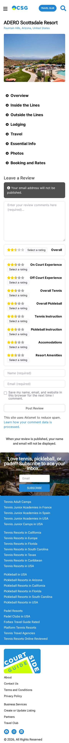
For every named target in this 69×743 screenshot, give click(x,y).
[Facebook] (6, 731)
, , (27, 28)
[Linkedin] (21, 731)
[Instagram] (14, 731)
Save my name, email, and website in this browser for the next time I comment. (35, 395)
